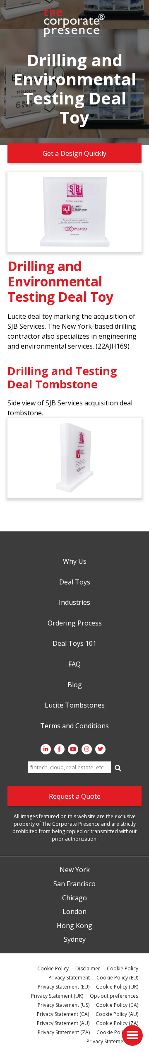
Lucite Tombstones (75, 705)
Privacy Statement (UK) (57, 995)
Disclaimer (87, 968)
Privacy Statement (69, 977)
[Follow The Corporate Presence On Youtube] (73, 749)
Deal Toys (74, 582)
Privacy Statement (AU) (63, 1023)
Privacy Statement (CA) (63, 1014)
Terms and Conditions (74, 726)
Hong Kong (74, 926)
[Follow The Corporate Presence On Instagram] (87, 749)
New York (75, 870)
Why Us (75, 561)
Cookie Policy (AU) (117, 1014)
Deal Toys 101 (74, 643)
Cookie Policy (53, 968)
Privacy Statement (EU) (63, 986)
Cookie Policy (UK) (117, 986)
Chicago (74, 898)
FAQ (74, 664)
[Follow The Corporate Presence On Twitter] (100, 749)
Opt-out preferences (114, 995)
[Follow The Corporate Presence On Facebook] (59, 749)
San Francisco (74, 884)
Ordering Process (75, 623)
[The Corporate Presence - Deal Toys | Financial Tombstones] (74, 22)
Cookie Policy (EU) (117, 977)
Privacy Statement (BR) (112, 1041)
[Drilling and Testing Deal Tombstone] (74, 458)
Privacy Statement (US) (63, 1004)
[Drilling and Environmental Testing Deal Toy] (74, 212)
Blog (74, 685)
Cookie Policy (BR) (117, 1032)
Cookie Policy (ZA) (117, 1023)
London (74, 912)
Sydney (75, 939)
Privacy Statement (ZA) (64, 1032)
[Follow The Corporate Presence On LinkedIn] (46, 749)
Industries (74, 602)
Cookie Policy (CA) (117, 1004)
